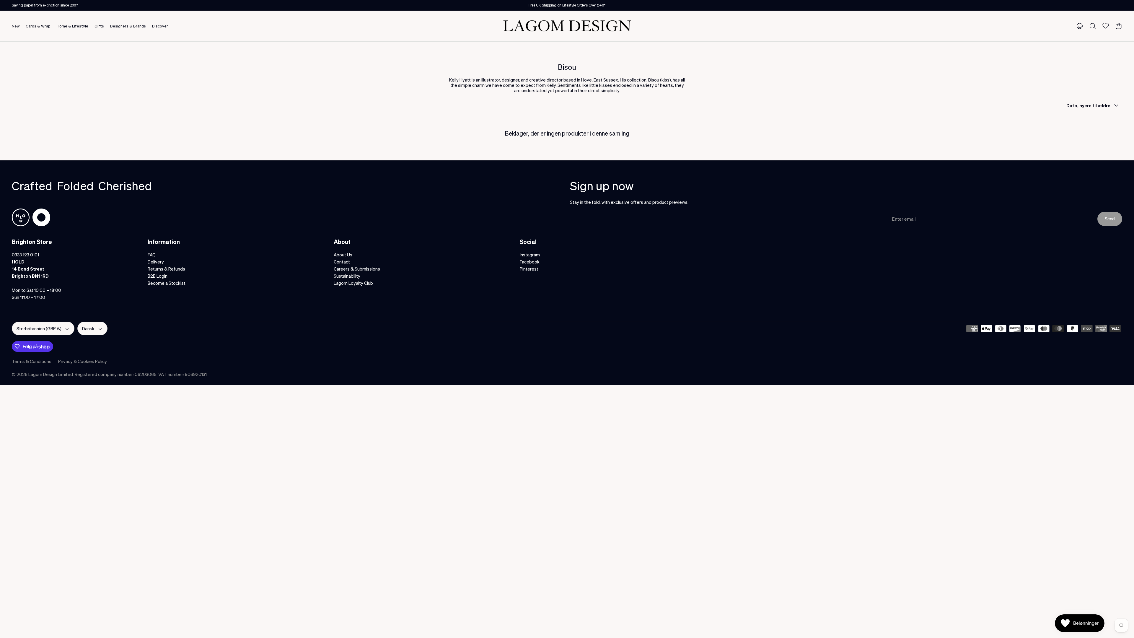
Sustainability (347, 276)
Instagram (530, 255)
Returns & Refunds (166, 269)
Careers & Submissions (357, 269)
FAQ (152, 255)
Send (1110, 219)
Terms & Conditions (31, 361)
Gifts (99, 25)
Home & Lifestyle (72, 25)
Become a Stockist (166, 283)
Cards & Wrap (38, 25)
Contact (342, 262)
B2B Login (157, 276)
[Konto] (1078, 25)
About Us (343, 255)
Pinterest (529, 269)
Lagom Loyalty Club (353, 283)
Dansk (88, 328)
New (15, 25)
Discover (160, 25)
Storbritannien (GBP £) (39, 328)
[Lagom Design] (567, 26)
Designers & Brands (128, 25)
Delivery (156, 262)
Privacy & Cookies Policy (82, 361)
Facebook (530, 262)
